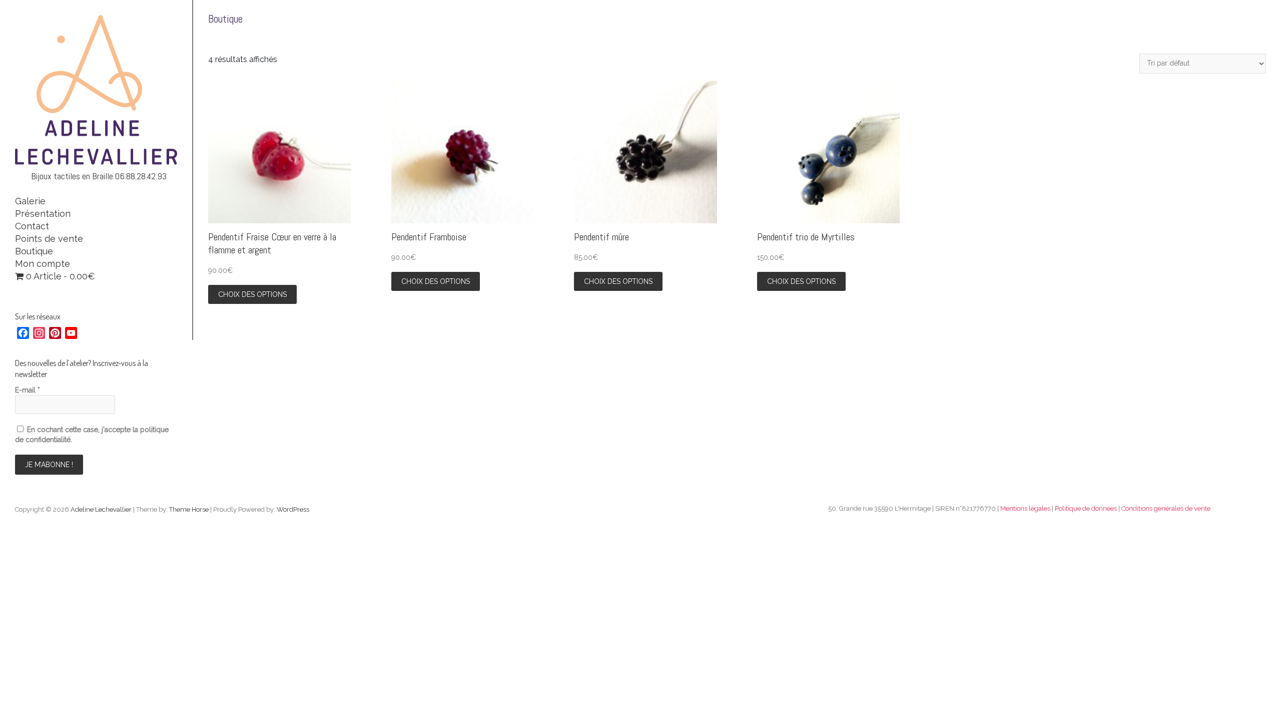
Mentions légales (1025, 508)
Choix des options (252, 294)
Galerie (30, 201)
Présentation (43, 213)
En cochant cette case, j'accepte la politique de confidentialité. (92, 435)
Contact (32, 226)
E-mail (27, 390)
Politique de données (1086, 508)
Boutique (34, 251)
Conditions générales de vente (1165, 508)
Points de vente (49, 238)
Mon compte (42, 263)
